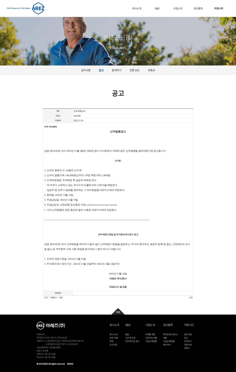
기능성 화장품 (151, 341)
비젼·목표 (114, 337)
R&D (157, 8)
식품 (165, 337)
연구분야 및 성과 (132, 341)
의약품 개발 (150, 334)
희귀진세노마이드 (170, 334)
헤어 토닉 (167, 344)
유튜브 (151, 70)
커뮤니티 (218, 8)
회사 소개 (113, 334)
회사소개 (136, 8)
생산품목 (198, 8)
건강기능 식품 (151, 337)
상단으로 (118, 311)
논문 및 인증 (130, 337)
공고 (101, 70)
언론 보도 (135, 70)
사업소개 (177, 8)
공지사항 (86, 70)
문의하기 (116, 70)
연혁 (111, 341)
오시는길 (113, 344)
